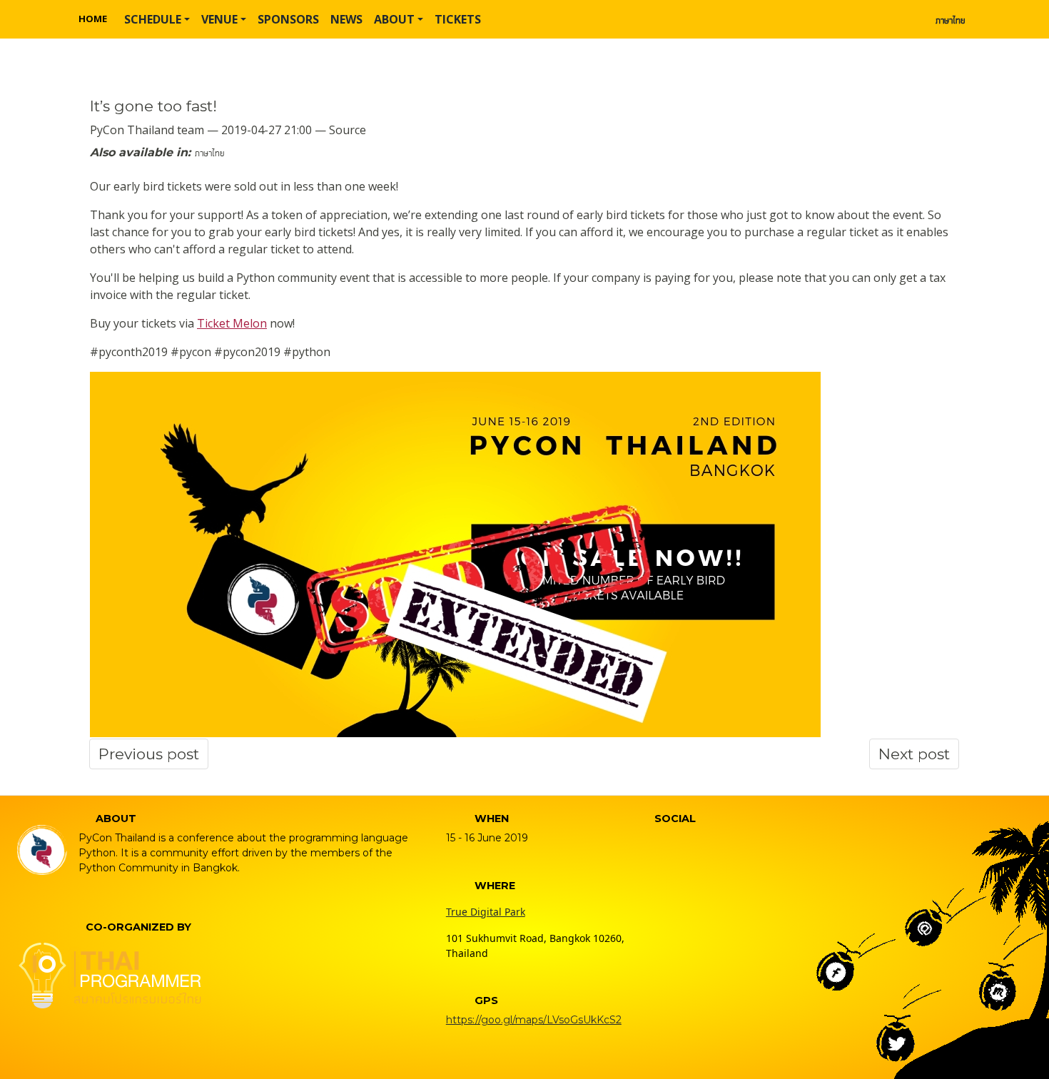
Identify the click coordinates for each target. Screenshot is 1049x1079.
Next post (914, 754)
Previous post (148, 754)
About (394, 19)
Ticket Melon (232, 323)
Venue (219, 19)
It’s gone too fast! (153, 106)
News (346, 19)
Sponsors (288, 19)
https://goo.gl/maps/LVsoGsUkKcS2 (534, 1019)
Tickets (458, 19)
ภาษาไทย (950, 19)
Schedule (152, 19)
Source (347, 130)
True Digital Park (485, 911)
